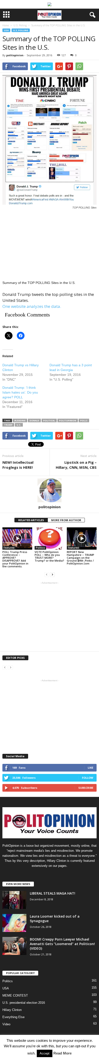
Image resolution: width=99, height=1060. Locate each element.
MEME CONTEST (15, 995)
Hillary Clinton (12, 1010)
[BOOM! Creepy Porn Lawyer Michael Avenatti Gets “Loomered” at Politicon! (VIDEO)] (14, 946)
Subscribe (85, 787)
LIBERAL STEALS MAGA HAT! (52, 893)
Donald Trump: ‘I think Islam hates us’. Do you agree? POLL (20, 392)
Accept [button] (45, 1053)
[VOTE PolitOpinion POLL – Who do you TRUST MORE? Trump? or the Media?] (49, 538)
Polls (83, 420)
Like (90, 767)
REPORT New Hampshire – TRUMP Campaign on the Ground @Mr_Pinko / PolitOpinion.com (80, 557)
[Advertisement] (49, 245)
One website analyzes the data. (31, 306)
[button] (91, 15)
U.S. (19, 424)
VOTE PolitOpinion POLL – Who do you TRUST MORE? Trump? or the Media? (49, 556)
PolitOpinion (67, 420)
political (49, 420)
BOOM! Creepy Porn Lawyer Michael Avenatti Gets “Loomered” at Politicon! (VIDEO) (62, 944)
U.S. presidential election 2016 (23, 1002)
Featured (9, 547)
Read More (62, 1053)
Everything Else (13, 1017)
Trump (8, 424)
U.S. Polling (20, 30)
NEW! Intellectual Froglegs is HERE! (17, 465)
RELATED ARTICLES (31, 520)
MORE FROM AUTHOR (66, 520)
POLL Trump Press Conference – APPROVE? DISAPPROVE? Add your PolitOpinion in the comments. (15, 559)
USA (6, 30)
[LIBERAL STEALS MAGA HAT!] (14, 900)
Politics (40, 547)
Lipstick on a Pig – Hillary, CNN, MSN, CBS (76, 465)
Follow (87, 777)
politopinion (15, 55)
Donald (34, 420)
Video (6, 1024)
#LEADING (19, 420)
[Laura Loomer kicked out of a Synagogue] (14, 923)
